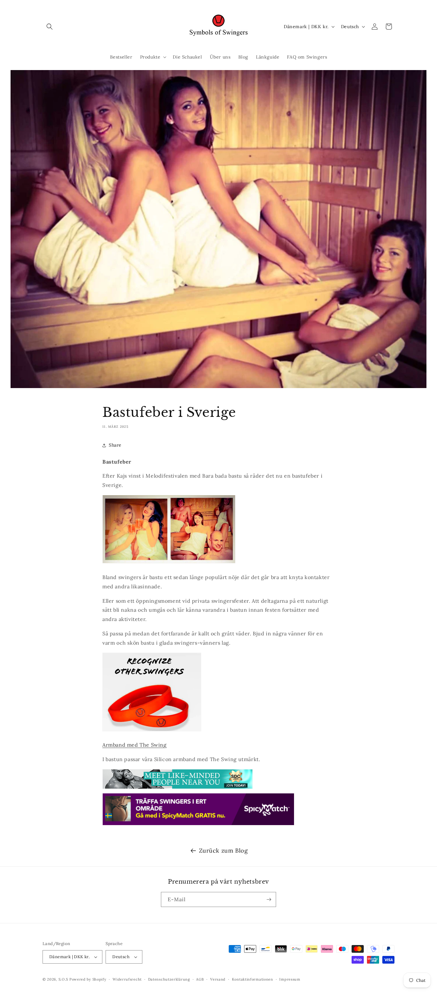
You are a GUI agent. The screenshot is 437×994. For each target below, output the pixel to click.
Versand (218, 979)
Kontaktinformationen (252, 979)
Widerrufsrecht (127, 979)
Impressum (289, 979)
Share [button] (115, 445)
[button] (50, 27)
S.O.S (64, 979)
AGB (200, 979)
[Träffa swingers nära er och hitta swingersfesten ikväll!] (198, 825)
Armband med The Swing (134, 745)
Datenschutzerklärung (169, 979)
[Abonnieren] (269, 899)
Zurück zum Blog (223, 850)
